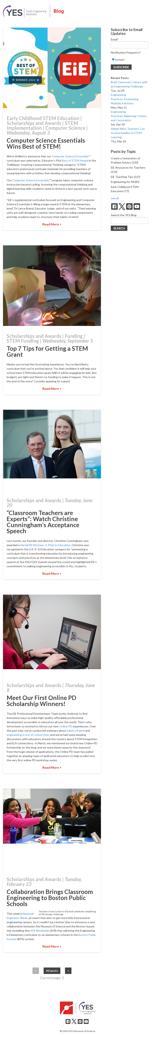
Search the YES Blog (123, 215)
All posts (52, 970)
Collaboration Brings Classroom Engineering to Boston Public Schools (50, 897)
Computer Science (65, 128)
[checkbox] (129, 59)
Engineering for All (125, 182)
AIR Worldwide (39, 930)
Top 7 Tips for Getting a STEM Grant (47, 351)
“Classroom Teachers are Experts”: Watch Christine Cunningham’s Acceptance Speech (43, 521)
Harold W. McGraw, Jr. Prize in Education (45, 545)
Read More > (52, 224)
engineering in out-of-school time (28, 734)
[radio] (129, 59)
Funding (74, 336)
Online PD (65, 726)
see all (115, 198)
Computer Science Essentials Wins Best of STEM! (46, 143)
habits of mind (76, 730)
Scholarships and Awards (34, 123)
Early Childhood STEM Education (43, 118)
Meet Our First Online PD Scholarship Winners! (41, 700)
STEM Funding (23, 341)
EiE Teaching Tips (125, 176)
